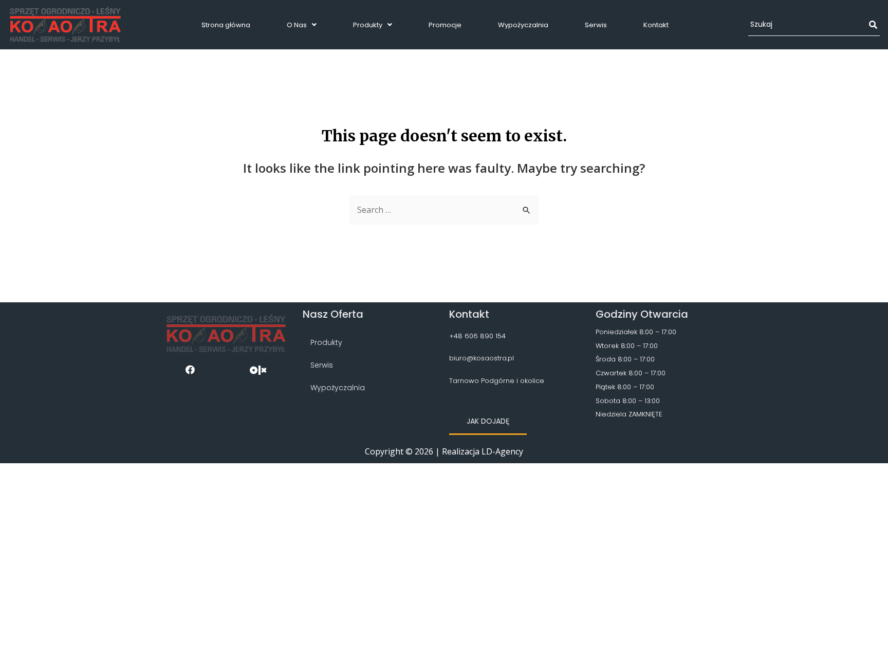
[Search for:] (444, 209)
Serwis (596, 25)
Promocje (445, 25)
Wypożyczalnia (523, 25)
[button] (488, 422)
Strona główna (225, 25)
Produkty (367, 25)
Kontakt (656, 25)
